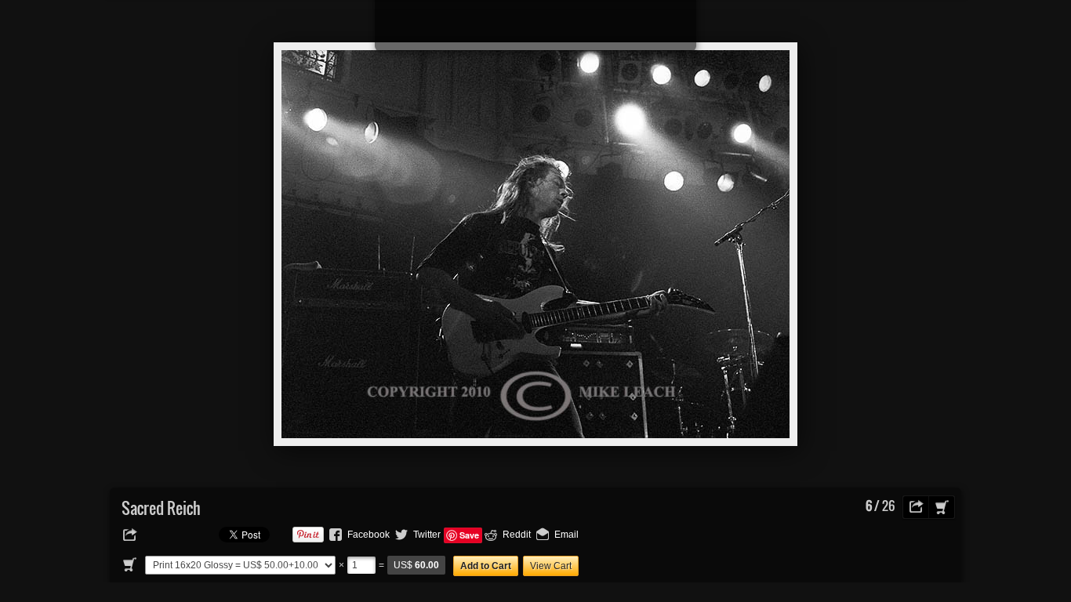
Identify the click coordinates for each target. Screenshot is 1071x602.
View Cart (551, 565)
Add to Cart (485, 565)
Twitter (427, 534)
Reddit (517, 534)
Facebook (368, 534)
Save (469, 535)
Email (566, 534)
